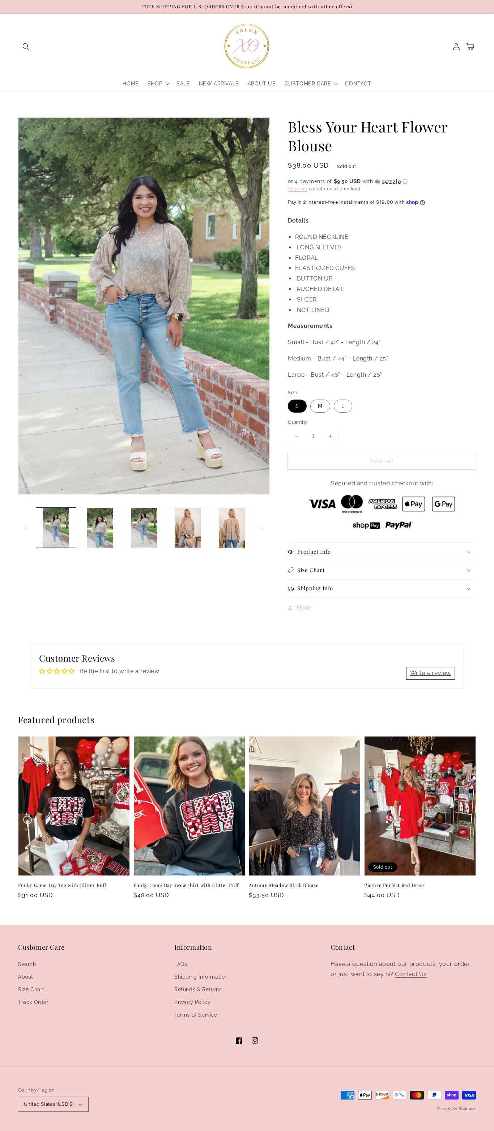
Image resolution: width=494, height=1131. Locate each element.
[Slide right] (262, 528)
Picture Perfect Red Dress (394, 885)
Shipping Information (201, 977)
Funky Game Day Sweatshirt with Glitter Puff (186, 885)
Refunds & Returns (198, 989)
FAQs (180, 964)
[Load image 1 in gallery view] (56, 527)
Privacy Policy (192, 1002)
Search (27, 964)
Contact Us (411, 974)
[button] (26, 47)
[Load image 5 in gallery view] (232, 527)
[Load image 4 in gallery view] (188, 527)
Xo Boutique (464, 1109)
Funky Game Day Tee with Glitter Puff (62, 885)
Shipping (297, 188)
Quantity (297, 422)
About (25, 977)
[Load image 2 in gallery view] (100, 527)
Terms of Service (195, 1015)
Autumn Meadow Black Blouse (284, 885)
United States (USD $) (48, 1104)
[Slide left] (26, 528)
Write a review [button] (430, 673)
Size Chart (31, 989)
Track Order (33, 1002)
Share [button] (303, 608)
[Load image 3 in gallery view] (144, 527)
